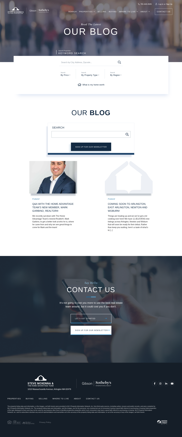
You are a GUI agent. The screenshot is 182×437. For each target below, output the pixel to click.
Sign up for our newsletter (91, 147)
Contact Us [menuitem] (163, 12)
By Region (115, 75)
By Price (65, 75)
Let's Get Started (85, 319)
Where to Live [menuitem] (127, 12)
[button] (119, 62)
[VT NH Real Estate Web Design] (162, 422)
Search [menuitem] (72, 12)
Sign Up (169, 4)
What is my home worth (93, 85)
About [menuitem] (144, 12)
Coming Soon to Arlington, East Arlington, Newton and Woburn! (127, 207)
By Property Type (89, 75)
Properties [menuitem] (86, 12)
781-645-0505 (146, 4)
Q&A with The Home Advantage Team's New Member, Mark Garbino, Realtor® (53, 207)
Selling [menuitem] (101, 12)
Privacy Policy (45, 422)
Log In (160, 4)
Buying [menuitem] (113, 12)
